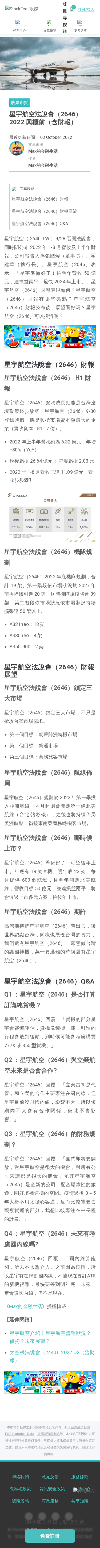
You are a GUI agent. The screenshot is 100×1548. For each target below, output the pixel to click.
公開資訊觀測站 (48, 1434)
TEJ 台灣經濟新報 (77, 1427)
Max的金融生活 (43, 151)
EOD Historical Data (19, 1434)
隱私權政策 (20, 1488)
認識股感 (20, 1501)
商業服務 (50, 1501)
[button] (30, 343)
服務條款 (79, 1476)
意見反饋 (50, 1476)
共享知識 (79, 1501)
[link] (50, 336)
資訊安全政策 (52, 1488)
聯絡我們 (20, 1476)
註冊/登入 (86, 9)
